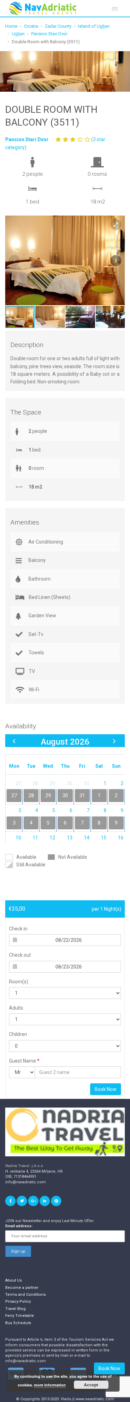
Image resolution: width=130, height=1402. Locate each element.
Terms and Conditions (25, 1294)
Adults (16, 1008)
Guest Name (24, 1061)
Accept (91, 1385)
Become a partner (21, 1287)
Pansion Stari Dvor (49, 33)
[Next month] (114, 741)
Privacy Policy (18, 1301)
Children (18, 1034)
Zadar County (58, 26)
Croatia (31, 26)
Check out (20, 955)
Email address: (19, 1226)
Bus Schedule (18, 1323)
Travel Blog (15, 1309)
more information (50, 1384)
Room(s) (18, 981)
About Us (13, 1280)
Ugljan (18, 33)
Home (11, 26)
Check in (18, 928)
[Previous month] (14, 741)
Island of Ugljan (94, 26)
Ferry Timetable (19, 1315)
